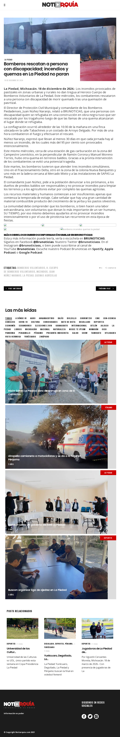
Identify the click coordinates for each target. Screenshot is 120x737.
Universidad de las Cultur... (18, 650)
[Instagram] (96, 716)
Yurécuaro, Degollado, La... (58, 657)
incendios (42, 271)
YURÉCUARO (49, 647)
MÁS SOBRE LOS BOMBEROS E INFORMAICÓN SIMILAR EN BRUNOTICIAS (48, 235)
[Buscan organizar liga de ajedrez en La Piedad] (60, 567)
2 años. (11, 399)
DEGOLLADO (49, 643)
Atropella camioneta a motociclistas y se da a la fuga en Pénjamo (44, 457)
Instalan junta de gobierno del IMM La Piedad (36, 524)
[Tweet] (90, 716)
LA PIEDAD (8, 59)
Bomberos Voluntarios (31, 268)
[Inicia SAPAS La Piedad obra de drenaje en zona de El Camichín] (60, 372)
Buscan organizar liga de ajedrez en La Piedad (37, 590)
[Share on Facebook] (84, 716)
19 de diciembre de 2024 (13, 80)
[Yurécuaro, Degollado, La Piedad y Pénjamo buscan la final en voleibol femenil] (60, 628)
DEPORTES (108, 538)
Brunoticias (26, 249)
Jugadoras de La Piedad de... (97, 650)
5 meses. (20, 644)
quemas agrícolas (46, 275)
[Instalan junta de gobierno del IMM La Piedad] (60, 502)
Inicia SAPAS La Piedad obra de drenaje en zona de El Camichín (41, 392)
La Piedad (28, 275)
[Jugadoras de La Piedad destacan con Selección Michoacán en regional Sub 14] (97, 628)
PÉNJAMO (108, 407)
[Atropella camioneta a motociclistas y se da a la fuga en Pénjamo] (60, 437)
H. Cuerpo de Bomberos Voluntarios (31, 269)
